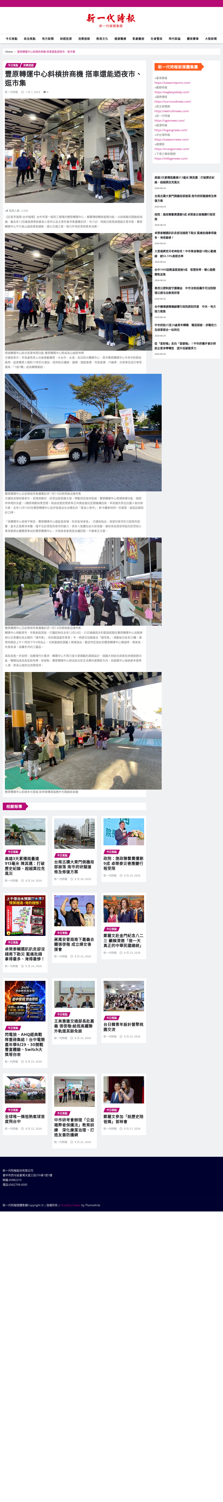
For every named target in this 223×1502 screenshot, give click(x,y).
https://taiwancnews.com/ (172, 139)
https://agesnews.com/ (170, 120)
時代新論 (175, 38)
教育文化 (102, 38)
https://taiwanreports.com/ (172, 83)
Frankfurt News (71, 1205)
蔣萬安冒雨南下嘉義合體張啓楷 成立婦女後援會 (74, 944)
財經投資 (66, 38)
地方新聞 (48, 38)
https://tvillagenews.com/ (171, 158)
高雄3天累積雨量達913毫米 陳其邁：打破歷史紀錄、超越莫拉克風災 (25, 866)
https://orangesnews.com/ (172, 149)
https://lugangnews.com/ (171, 130)
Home (9, 51)
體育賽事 (193, 38)
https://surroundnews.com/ (173, 101)
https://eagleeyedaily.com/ (172, 92)
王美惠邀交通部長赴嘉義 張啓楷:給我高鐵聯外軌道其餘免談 (74, 1025)
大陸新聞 (211, 38)
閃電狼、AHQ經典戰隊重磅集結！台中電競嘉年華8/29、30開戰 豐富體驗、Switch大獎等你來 (26, 1044)
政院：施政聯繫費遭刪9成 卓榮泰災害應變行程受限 (123, 863)
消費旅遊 (84, 38)
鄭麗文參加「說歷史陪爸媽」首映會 (123, 1119)
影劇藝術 (138, 38)
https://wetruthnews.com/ (172, 111)
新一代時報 (11, 92)
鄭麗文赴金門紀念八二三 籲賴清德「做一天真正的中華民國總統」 (123, 940)
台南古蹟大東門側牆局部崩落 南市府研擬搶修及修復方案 (74, 866)
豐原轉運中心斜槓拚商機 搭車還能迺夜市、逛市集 (46, 51)
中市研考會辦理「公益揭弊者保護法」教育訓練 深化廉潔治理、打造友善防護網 (74, 1127)
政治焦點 (30, 38)
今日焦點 (12, 38)
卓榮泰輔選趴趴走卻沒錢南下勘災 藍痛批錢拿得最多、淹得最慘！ (25, 953)
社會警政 (157, 38)
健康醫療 (120, 38)
